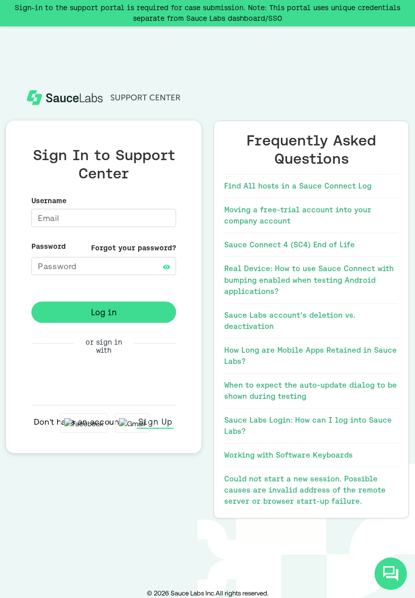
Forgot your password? (133, 248)
